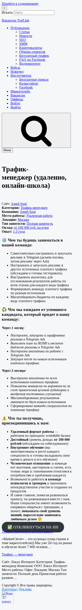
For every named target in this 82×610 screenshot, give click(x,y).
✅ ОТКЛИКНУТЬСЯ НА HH (32, 527)
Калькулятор (28, 83)
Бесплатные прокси (34, 79)
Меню (7, 150)
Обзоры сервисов (32, 52)
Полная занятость (40, 223)
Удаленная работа (39, 216)
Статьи (24, 32)
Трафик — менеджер (17, 554)
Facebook (26, 87)
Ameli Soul (19, 204)
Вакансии (17, 95)
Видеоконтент (29, 63)
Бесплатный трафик (34, 56)
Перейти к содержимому (20, 4)
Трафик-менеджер (34, 208)
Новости (25, 36)
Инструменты (20, 75)
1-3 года (19, 231)
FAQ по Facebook (32, 59)
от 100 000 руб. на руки (31, 227)
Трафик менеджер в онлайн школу (27, 531)
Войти (15, 103)
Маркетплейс (20, 91)
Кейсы (15, 67)
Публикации (20, 28)
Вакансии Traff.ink (15, 20)
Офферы (16, 99)
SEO (22, 40)
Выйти (15, 107)
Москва (23, 219)
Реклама (25, 589)
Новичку (17, 71)
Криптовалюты (30, 48)
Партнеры (9, 589)
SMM (23, 44)
